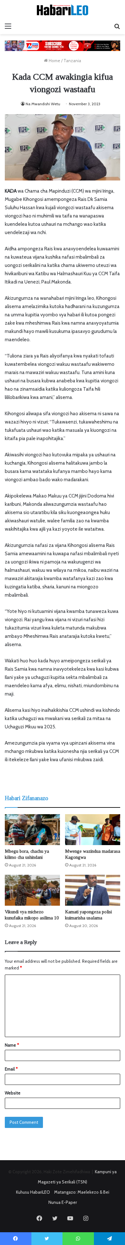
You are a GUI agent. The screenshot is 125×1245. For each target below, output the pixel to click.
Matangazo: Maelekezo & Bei (81, 1192)
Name (12, 1045)
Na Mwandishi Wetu (43, 103)
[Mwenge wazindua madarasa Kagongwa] (92, 829)
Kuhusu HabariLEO (33, 1192)
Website (13, 1092)
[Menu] (8, 26)
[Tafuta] (117, 26)
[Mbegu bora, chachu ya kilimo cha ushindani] (32, 829)
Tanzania (72, 60)
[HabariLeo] (62, 9)
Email (11, 1069)
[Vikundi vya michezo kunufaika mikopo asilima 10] (32, 890)
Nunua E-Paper (62, 1202)
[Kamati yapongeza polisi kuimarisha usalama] (92, 890)
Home (54, 60)
